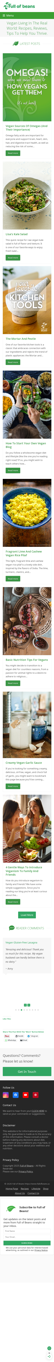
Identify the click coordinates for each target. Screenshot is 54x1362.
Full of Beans (27, 1165)
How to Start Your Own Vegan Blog (26, 445)
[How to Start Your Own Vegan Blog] (27, 404)
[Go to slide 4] (24, 1010)
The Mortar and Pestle (21, 339)
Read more (13, 153)
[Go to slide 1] (16, 1010)
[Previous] (25, 1005)
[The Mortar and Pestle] (27, 299)
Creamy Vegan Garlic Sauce (24, 763)
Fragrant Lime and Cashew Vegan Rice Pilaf (24, 553)
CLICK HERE (38, 1110)
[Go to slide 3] (21, 1010)
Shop (45, 1188)
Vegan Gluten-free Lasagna (21, 942)
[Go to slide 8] (35, 1010)
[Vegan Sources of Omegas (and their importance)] (27, 87)
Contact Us (33, 1193)
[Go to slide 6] (29, 1010)
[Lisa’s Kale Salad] (27, 195)
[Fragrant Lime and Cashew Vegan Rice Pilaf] (27, 512)
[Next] (28, 1005)
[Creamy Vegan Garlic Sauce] (27, 724)
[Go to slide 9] (38, 1010)
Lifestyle (36, 1188)
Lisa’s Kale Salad (17, 234)
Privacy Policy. (26, 1171)
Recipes (25, 1188)
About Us (20, 1193)
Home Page (12, 1188)
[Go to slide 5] (27, 1010)
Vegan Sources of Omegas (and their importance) (26, 128)
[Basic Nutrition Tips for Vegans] (27, 620)
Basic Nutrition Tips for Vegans (27, 660)
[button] (8, 15)
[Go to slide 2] (18, 1010)
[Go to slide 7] (32, 1010)
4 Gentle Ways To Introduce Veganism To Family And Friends (24, 870)
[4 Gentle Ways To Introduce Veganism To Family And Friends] (27, 828)
